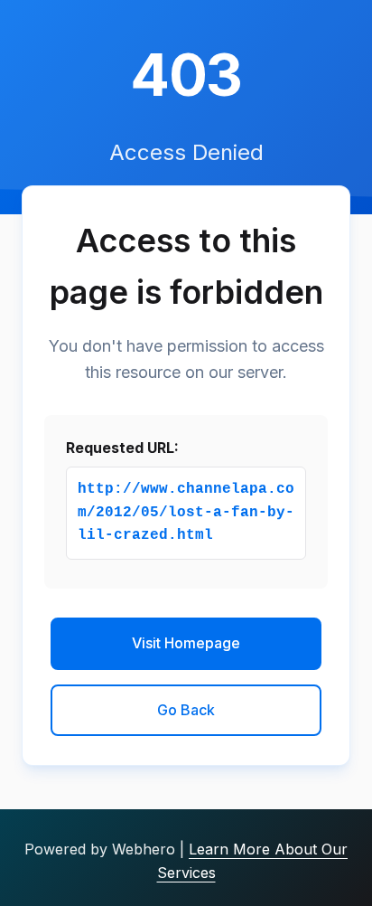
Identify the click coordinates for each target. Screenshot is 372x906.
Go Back (186, 710)
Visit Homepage (186, 643)
